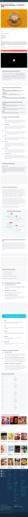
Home (1, 3)
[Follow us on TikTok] (22, 506)
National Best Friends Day (24, 493)
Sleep (21, 477)
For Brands (9, 477)
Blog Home (15, 501)
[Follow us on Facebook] (16, 506)
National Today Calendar (17, 495)
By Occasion (22, 483)
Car (21, 472)
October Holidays (5, 3)
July (14, 476)
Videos (8, 481)
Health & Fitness (23, 474)
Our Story (9, 472)
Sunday (15, 487)
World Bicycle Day (23, 495)
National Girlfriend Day (23, 488)
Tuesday (15, 489)
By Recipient (22, 485)
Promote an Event (10, 484)
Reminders (9, 480)
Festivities (7, 33)
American (2, 33)
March (15, 473)
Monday (15, 488)
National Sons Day (23, 490)
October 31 (15, 378)
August (15, 477)
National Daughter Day (23, 494)
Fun (1, 31)
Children (5, 33)
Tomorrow (15, 485)
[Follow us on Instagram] (18, 506)
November (15, 479)
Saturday (15, 492)
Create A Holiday (10, 488)
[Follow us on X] (20, 506)
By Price (22, 484)
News (8, 479)
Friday (15, 491)
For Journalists (9, 476)
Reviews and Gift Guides (17, 498)
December (15, 480)
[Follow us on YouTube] (15, 506)
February (15, 472)
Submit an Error (9, 485)
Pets (21, 476)
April (14, 474)
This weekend (15, 486)
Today (15, 484)
